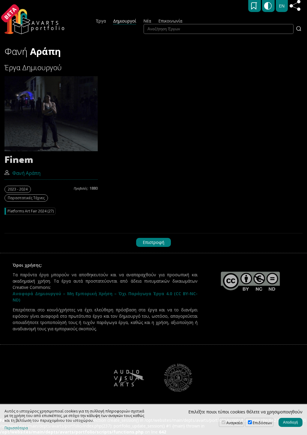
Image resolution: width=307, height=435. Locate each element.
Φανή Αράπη (26, 173)
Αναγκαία (234, 422)
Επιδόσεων (262, 422)
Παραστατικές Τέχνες (26, 197)
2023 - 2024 (18, 189)
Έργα (101, 21)
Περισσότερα (16, 428)
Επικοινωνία (170, 21)
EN (282, 6)
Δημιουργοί (124, 21)
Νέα (147, 21)
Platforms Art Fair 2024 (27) (30, 211)
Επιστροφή (153, 242)
